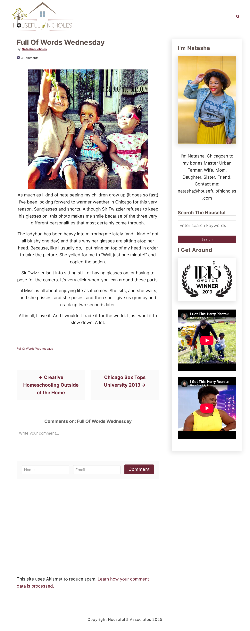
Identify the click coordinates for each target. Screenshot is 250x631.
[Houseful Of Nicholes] (42, 16)
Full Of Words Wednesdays (35, 348)
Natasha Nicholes (34, 49)
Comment (139, 469)
